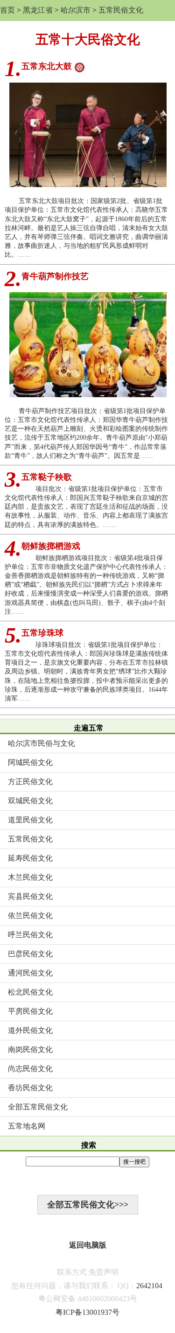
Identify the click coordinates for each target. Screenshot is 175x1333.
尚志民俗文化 (30, 1069)
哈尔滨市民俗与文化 (41, 743)
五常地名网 (26, 1126)
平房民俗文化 (30, 1011)
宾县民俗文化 (30, 896)
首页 (7, 10)
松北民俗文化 (30, 992)
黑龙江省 (38, 10)
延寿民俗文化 (30, 858)
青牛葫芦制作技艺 (55, 276)
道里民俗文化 (30, 820)
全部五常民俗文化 (38, 1107)
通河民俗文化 (30, 973)
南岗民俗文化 (30, 1049)
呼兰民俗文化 (30, 935)
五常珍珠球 (42, 633)
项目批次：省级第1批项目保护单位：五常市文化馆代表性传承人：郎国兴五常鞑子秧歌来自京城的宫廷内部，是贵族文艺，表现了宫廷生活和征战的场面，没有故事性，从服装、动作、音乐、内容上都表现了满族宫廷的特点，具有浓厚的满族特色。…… (86, 506)
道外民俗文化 (30, 1030)
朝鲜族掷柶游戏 (50, 546)
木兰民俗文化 (30, 877)
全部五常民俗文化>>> (87, 1204)
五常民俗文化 (120, 10)
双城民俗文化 (30, 801)
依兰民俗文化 (30, 915)
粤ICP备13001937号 (87, 1312)
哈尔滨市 (76, 10)
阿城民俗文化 (30, 762)
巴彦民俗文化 (30, 954)
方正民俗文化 (30, 782)
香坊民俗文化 (30, 1088)
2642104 (149, 1286)
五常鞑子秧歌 (46, 477)
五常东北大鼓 (46, 66)
